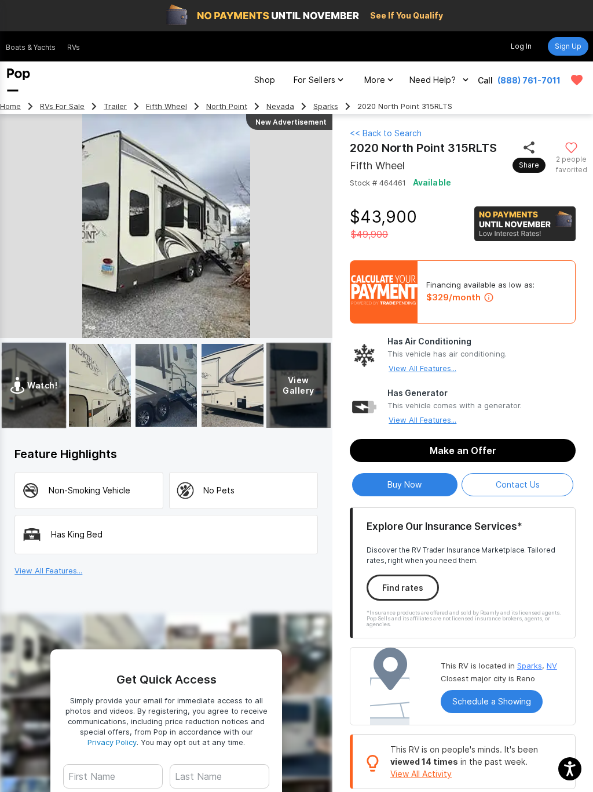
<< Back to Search (386, 133)
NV (552, 665)
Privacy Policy (112, 742)
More (374, 80)
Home (10, 106)
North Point (226, 106)
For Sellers (314, 80)
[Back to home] (18, 80)
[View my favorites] (577, 80)
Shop (264, 80)
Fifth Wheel (166, 106)
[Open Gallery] (100, 385)
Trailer (115, 106)
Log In (521, 46)
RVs (73, 47)
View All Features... (422, 368)
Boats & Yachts (31, 47)
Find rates (402, 588)
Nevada (280, 106)
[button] (569, 768)
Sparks (325, 106)
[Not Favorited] (571, 147)
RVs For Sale (62, 106)
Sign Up (568, 46)
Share (529, 165)
